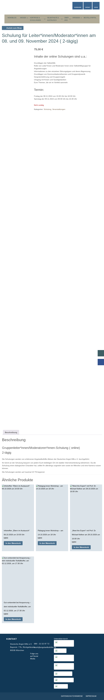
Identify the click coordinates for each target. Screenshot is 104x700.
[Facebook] (41, 656)
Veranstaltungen (58, 109)
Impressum (91, 696)
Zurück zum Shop (14, 28)
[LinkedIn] (49, 656)
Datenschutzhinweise (72, 696)
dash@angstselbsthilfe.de (45, 647)
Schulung (47, 109)
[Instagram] (45, 656)
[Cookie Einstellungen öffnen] (98, 697)
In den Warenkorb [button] (13, 543)
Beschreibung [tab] (11, 432)
